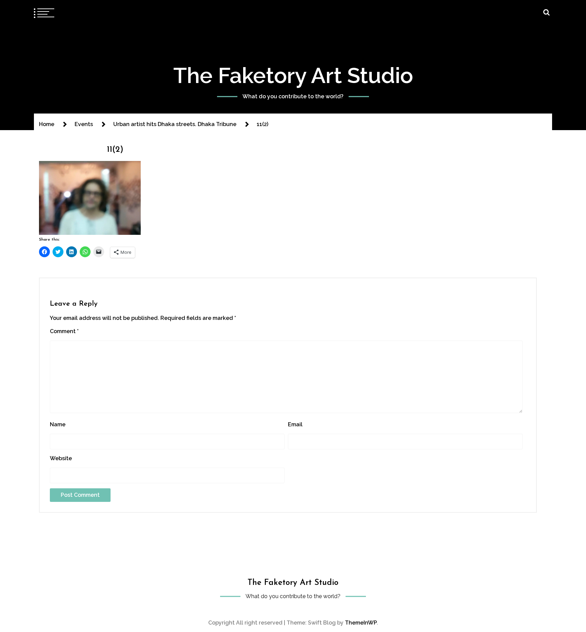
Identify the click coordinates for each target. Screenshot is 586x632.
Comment (64, 331)
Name (57, 424)
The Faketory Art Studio (293, 75)
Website (61, 458)
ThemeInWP (361, 622)
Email (295, 424)
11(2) (115, 150)
